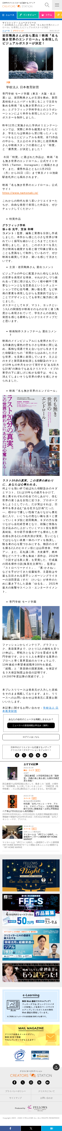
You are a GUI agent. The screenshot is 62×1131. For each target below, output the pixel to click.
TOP (56, 1068)
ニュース (6, 31)
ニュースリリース (27, 23)
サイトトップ (9, 23)
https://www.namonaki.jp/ (20, 192)
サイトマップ (15, 1098)
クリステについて (46, 1091)
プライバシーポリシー (15, 1091)
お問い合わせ (46, 1098)
